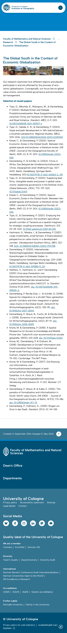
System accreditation (42, 592)
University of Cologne (23, 6)
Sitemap (51, 502)
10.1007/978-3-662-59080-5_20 (27, 266)
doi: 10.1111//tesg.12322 (51, 338)
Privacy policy (10, 502)
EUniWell (19, 547)
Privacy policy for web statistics (19, 625)
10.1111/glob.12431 (18, 191)
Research (8, 42)
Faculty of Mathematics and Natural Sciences (27, 38)
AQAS (25, 592)
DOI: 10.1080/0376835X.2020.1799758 (34, 246)
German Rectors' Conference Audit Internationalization (30, 572)
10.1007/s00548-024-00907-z (25, 123)
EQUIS (16, 592)
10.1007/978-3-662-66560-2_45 (45, 174)
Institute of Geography (23, 8)
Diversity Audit (47, 560)
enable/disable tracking (49, 625)
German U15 (34, 547)
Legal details (9, 506)
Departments (12, 478)
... (59, 39)
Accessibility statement (32, 502)
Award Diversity (29, 560)
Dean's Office (12, 465)
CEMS (6, 592)
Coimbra (7, 547)
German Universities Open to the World (23, 576)
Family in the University (37, 604)
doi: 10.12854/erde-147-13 (23, 402)
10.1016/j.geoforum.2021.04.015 (39, 229)
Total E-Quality (10, 560)
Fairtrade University (13, 604)
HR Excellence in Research (16, 579)
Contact (23, 506)
